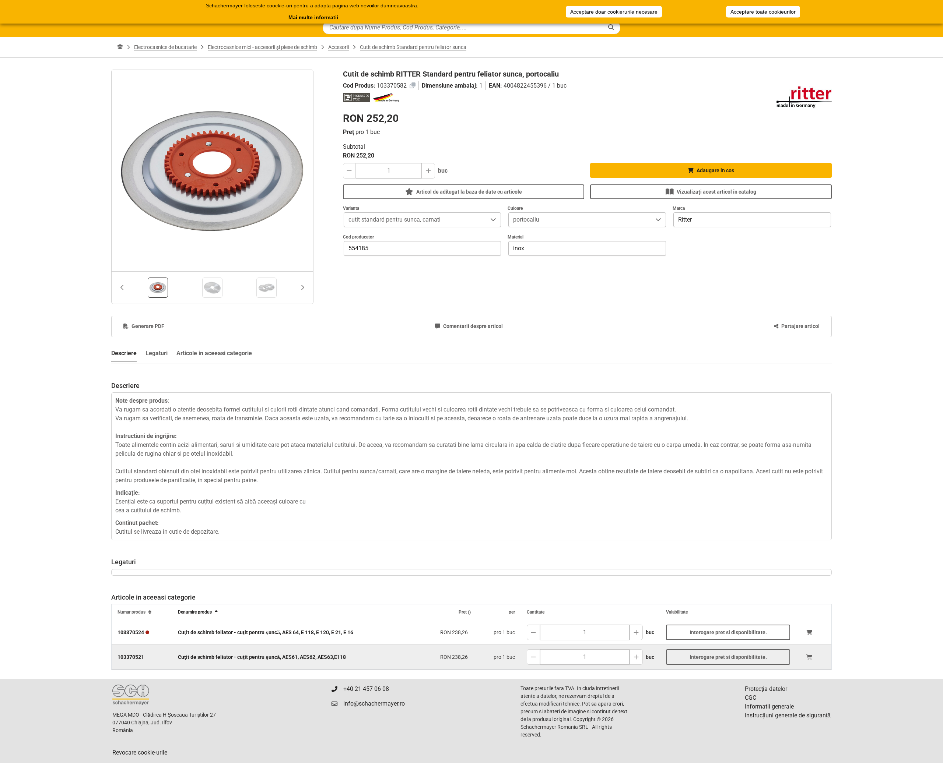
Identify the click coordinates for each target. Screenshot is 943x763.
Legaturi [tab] (157, 353)
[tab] (158, 288)
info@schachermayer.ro (374, 703)
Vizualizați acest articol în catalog (716, 192)
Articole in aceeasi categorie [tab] (214, 353)
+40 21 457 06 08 (366, 688)
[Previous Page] (122, 287)
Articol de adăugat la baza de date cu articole (469, 192)
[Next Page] (303, 287)
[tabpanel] (471, 452)
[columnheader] (142, 612)
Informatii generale (769, 706)
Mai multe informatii (313, 17)
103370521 (131, 657)
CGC (750, 697)
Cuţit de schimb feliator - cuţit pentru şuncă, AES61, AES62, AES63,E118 (262, 657)
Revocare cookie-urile (139, 752)
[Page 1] (158, 288)
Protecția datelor (766, 688)
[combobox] (415, 220)
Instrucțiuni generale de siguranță (788, 715)
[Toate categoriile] (120, 47)
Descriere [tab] (124, 353)
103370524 (131, 632)
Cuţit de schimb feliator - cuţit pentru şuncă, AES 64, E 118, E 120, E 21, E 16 (265, 632)
